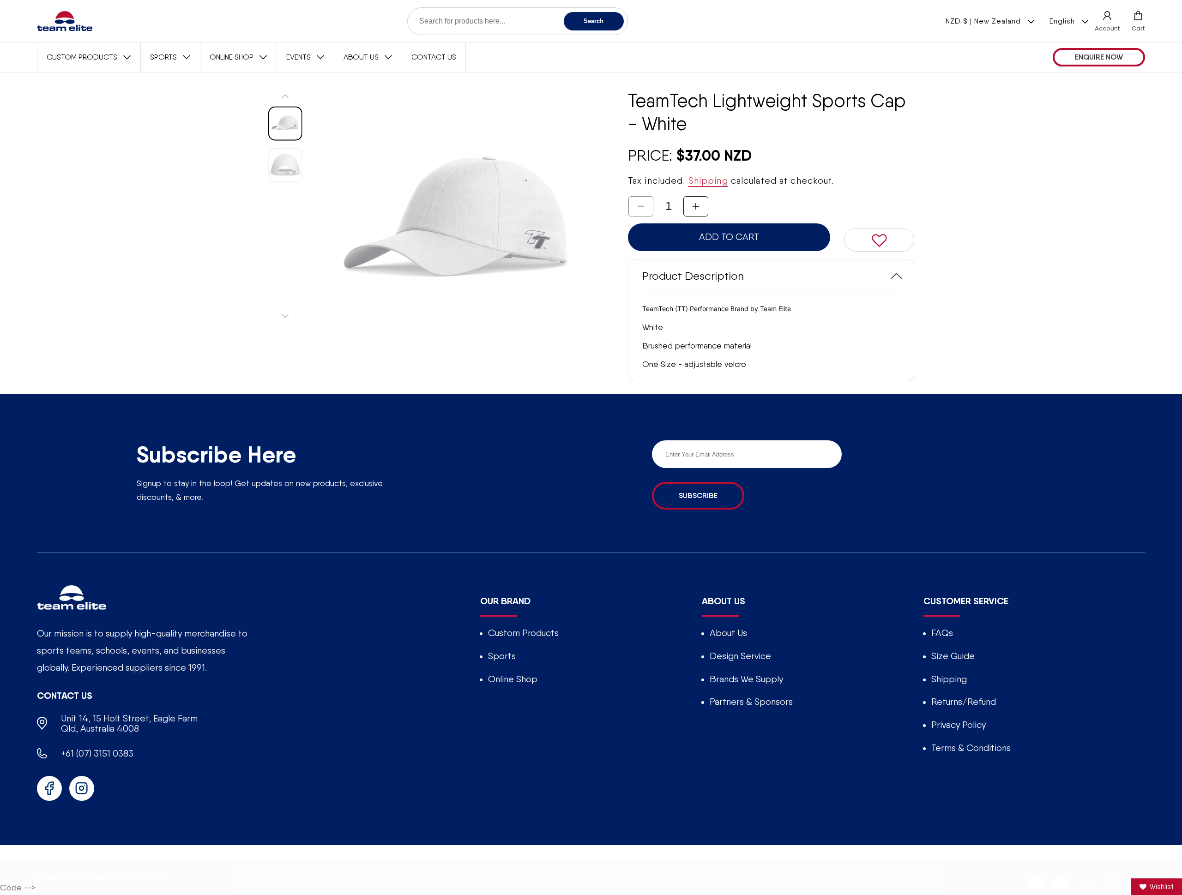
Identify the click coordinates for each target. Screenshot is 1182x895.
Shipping (708, 180)
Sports (502, 655)
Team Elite (60, 877)
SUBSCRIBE (698, 495)
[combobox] (517, 21)
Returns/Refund (963, 701)
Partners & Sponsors (751, 701)
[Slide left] (285, 96)
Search (593, 21)
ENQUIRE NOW (1099, 57)
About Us (728, 632)
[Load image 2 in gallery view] (285, 165)
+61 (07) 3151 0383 (97, 753)
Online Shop (512, 679)
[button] (1138, 21)
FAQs (942, 632)
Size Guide (953, 655)
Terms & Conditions (971, 747)
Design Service (740, 655)
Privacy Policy (958, 724)
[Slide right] (285, 316)
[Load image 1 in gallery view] (285, 123)
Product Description (693, 275)
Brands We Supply (746, 679)
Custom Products (523, 632)
